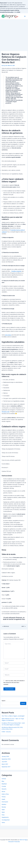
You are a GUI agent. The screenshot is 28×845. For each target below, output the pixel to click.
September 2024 (6, 759)
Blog (3, 781)
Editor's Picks (5, 794)
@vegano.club (5, 411)
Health (3, 799)
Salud (3, 812)
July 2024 (4, 761)
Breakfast (4, 784)
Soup (3, 814)
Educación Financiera (14, 841)
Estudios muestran (16, 271)
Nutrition (4, 804)
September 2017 (6, 766)
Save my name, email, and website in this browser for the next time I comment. (13, 682)
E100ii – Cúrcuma (6, 731)
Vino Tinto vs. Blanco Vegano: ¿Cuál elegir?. (13, 716)
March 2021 (5, 764)
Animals (4, 778)
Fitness (4, 796)
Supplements (5, 817)
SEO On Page (23, 839)
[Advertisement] (14, 34)
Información (5, 802)
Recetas (4, 807)
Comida (4, 786)
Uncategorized (5, 820)
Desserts (4, 789)
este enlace (8, 335)
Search (3, 700)
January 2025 (5, 756)
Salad (3, 809)
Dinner (3, 791)
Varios (3, 822)
